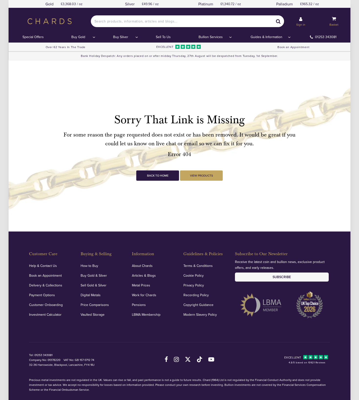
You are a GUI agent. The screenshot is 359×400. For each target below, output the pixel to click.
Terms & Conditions (198, 265)
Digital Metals (91, 295)
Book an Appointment (293, 47)
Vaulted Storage (93, 314)
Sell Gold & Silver (93, 285)
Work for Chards (144, 295)
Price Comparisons (95, 304)
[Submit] (278, 21)
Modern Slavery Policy (200, 314)
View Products (201, 175)
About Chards (142, 265)
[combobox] (187, 21)
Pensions (139, 304)
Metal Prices (141, 285)
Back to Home (158, 175)
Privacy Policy (193, 285)
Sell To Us (163, 36)
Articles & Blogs (144, 275)
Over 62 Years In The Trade (65, 47)
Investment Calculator (45, 314)
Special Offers (33, 36)
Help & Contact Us (43, 265)
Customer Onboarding (46, 304)
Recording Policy (196, 295)
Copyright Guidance (198, 304)
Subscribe (282, 276)
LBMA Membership (146, 314)
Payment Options (42, 295)
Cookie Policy (193, 275)
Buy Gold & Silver (94, 275)
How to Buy (89, 265)
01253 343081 (326, 36)
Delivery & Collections (45, 285)
